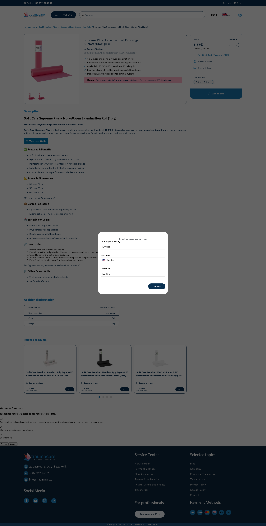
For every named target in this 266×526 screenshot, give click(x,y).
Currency (105, 268)
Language (106, 255)
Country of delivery (110, 241)
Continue (157, 286)
